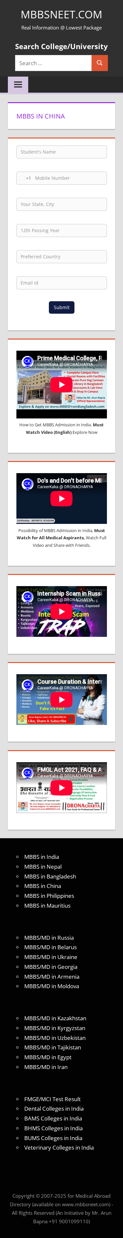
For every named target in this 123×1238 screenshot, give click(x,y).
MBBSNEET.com (61, 14)
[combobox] (24, 178)
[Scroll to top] (112, 1227)
